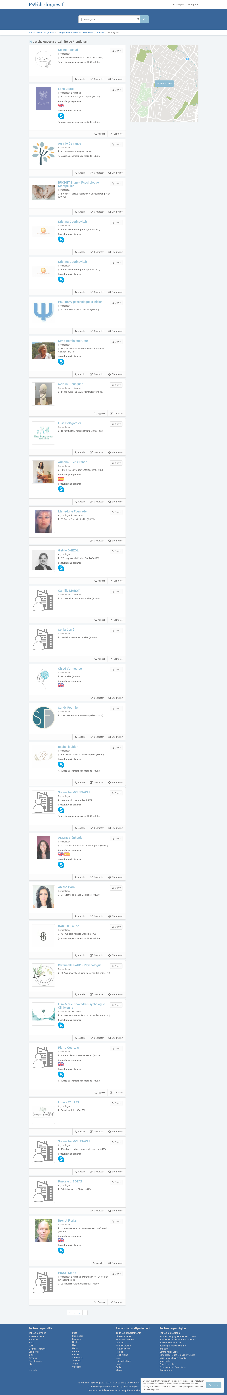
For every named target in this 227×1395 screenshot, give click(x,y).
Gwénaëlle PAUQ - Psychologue (79, 965)
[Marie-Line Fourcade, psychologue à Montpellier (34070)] (43, 521)
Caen (31, 1345)
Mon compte (177, 4)
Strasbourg (77, 1357)
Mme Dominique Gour (73, 341)
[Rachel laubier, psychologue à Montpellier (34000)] (43, 756)
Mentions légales (130, 1386)
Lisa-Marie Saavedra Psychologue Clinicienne (81, 1005)
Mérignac (76, 1339)
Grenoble (33, 1358)
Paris (118, 1367)
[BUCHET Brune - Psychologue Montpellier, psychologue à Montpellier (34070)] (43, 192)
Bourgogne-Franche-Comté (173, 1345)
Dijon (31, 1355)
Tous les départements (128, 1332)
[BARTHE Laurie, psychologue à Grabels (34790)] (43, 935)
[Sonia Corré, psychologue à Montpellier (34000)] (43, 639)
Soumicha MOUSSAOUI (74, 792)
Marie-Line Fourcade (72, 511)
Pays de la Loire (167, 1364)
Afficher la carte (164, 83)
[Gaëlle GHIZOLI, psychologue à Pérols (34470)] (43, 560)
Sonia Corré (66, 629)
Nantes (75, 1342)
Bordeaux (33, 1339)
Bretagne (164, 1349)
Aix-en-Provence (36, 1336)
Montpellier (77, 1336)
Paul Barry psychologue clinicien (80, 302)
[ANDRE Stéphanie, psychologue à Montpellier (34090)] (43, 847)
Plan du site (118, 1382)
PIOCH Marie (67, 1273)
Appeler (81, 79)
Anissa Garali (67, 887)
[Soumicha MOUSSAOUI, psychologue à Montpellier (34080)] (43, 802)
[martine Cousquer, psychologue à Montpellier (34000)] (43, 394)
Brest (31, 1342)
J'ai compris (213, 1385)
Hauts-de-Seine (123, 1349)
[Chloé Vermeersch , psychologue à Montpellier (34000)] (43, 678)
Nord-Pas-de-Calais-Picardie (173, 1358)
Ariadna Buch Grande (72, 462)
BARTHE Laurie (68, 926)
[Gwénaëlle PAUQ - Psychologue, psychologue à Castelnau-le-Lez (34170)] (43, 975)
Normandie (165, 1361)
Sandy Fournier (68, 707)
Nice (74, 1345)
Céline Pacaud (68, 50)
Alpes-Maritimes (123, 1336)
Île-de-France (166, 1370)
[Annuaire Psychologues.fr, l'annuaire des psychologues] (47, 4)
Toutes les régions (170, 1332)
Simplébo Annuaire (131, 1390)
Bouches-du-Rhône (125, 1339)
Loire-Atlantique (123, 1361)
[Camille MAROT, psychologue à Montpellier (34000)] (43, 600)
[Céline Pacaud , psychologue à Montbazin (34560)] (43, 59)
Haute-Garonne (123, 1345)
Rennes (75, 1354)
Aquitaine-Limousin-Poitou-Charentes (177, 1339)
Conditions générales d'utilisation (104, 1386)
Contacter (99, 79)
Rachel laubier (68, 747)
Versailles (76, 1367)
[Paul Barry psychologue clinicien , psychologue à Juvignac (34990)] (43, 311)
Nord (118, 1364)
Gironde (119, 1342)
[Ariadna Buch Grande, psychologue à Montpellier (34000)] (43, 472)
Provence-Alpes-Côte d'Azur (173, 1367)
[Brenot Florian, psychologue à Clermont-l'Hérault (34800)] (43, 1230)
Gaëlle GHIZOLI (69, 550)
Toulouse (76, 1360)
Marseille (33, 1370)
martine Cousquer (70, 384)
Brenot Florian (68, 1220)
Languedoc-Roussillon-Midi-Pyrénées (177, 1355)
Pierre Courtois (68, 1047)
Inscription (192, 4)
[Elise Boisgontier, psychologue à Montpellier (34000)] (43, 433)
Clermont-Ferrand (37, 1349)
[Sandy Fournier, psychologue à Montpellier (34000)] (43, 717)
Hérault (119, 1352)
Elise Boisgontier (69, 423)
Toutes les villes (37, 1332)
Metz (74, 1333)
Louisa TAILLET (68, 1102)
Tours (75, 1363)
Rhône (119, 1370)
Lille (30, 1364)
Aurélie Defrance (69, 143)
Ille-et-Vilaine (122, 1355)
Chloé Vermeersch (70, 668)
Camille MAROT (69, 590)
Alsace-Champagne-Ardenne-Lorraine (177, 1336)
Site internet (117, 79)
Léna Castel (66, 89)
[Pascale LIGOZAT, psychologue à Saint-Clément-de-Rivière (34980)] (43, 1191)
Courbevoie (34, 1352)
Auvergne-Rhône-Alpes (170, 1342)
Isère (118, 1358)
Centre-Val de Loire (169, 1352)
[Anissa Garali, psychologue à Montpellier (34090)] (43, 896)
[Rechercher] (144, 19)
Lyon (31, 1367)
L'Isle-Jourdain (35, 1361)
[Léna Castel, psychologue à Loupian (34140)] (43, 98)
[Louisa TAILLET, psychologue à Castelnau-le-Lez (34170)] (43, 1112)
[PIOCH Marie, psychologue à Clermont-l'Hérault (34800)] (43, 1282)
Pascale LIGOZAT (70, 1181)
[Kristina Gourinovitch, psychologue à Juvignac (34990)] (43, 231)
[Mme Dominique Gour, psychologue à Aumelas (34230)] (43, 350)
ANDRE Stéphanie (70, 838)
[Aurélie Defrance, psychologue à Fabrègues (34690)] (43, 153)
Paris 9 (75, 1351)
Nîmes (75, 1348)
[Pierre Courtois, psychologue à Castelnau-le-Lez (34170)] (43, 1057)
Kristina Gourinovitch (72, 221)
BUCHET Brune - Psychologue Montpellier (78, 184)
